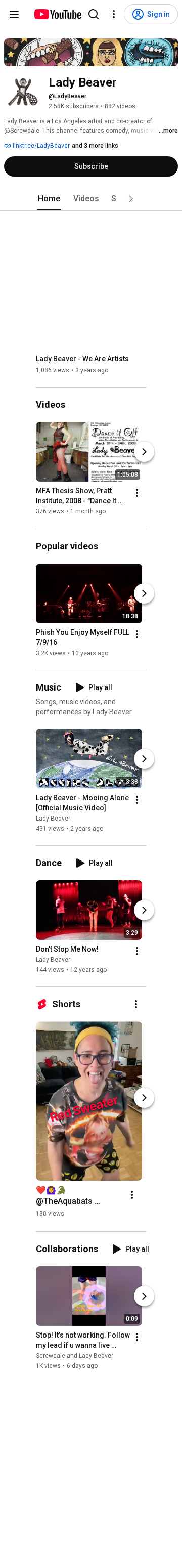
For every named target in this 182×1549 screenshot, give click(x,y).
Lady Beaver (53, 818)
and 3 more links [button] (95, 145)
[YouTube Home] (57, 14)
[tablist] (91, 199)
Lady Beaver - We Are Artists (82, 359)
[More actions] (137, 493)
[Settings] (114, 14)
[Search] (93, 14)
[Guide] (14, 14)
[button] (131, 199)
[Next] (144, 452)
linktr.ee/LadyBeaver (40, 145)
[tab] (49, 199)
